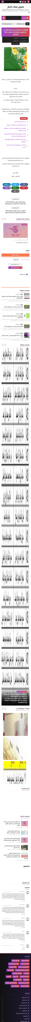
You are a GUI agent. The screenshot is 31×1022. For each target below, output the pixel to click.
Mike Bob (23, 918)
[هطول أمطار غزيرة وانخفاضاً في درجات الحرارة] (24, 847)
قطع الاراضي (17, 980)
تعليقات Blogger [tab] (15, 255)
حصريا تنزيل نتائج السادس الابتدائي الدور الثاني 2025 (16, 24)
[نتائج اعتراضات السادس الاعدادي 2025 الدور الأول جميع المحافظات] (24, 840)
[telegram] (20, 2)
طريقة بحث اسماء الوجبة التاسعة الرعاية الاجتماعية (13, 317)
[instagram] (25, 2)
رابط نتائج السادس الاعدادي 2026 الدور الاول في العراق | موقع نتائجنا (12, 823)
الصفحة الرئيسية (23, 41)
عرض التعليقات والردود (15, 267)
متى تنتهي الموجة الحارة (20, 122)
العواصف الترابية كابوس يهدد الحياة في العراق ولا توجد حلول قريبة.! (15, 129)
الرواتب (25, 973)
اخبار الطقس (24, 961)
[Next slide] (3, 219)
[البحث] (3, 2)
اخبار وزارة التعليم (13, 964)
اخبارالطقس (15, 41)
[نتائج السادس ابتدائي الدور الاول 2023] (26, 306)
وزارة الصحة (14, 986)
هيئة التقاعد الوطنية (10, 983)
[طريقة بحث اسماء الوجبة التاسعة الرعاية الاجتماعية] (26, 315)
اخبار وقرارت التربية (23, 967)
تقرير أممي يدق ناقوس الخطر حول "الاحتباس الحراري (16, 146)
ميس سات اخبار (15, 6)
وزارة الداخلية (24, 986)
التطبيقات (10, 970)
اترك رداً (22, 901)
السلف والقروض (16, 973)
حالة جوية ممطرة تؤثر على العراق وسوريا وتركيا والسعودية (15, 140)
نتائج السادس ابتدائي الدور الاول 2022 (13, 326)
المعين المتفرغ (23, 976)
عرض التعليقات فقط (15, 264)
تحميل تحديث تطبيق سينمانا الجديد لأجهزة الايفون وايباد (12, 297)
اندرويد (14, 976)
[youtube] (23, 2)
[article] (15, 201)
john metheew (22, 891)
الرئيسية (24, 18)
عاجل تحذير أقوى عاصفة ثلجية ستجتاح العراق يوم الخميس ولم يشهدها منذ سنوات (15, 135)
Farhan (23, 931)
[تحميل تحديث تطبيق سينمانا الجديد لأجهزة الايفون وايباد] (26, 296)
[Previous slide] (5, 345)
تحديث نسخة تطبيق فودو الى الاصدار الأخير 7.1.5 (12, 336)
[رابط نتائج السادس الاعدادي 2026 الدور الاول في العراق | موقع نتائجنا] (24, 823)
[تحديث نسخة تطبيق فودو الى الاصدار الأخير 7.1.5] (26, 335)
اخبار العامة (15, 961)
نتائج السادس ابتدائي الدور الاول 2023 (13, 307)
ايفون (8, 976)
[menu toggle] (28, 2)
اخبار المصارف (24, 964)
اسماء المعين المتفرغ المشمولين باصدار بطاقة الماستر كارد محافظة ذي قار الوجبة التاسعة (16, 856)
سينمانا (25, 980)
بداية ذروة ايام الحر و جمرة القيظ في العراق (16, 125)
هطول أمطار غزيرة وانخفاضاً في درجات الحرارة (12, 847)
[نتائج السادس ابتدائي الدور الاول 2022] (26, 326)
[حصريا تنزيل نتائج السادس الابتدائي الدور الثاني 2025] (24, 832)
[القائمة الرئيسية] (4, 18)
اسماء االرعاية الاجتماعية (21, 970)
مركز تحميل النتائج (23, 983)
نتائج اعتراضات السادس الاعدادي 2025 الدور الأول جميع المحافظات (11, 839)
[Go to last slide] (5, 219)
